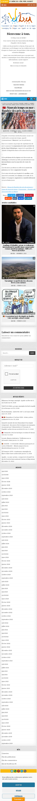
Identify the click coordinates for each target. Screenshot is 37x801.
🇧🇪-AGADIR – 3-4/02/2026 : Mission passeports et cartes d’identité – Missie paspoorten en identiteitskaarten (18, 446)
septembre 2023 (7, 578)
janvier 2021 (6, 688)
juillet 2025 (5, 502)
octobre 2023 (6, 574)
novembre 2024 (7, 530)
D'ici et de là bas (8, 103)
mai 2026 (5, 471)
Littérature (26, 214)
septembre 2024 (7, 537)
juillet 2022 (5, 626)
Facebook (20, 195)
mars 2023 (5, 599)
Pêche (32, 104)
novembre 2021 (7, 654)
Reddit (9, 198)
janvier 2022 (6, 647)
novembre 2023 (7, 571)
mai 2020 (5, 716)
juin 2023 (5, 588)
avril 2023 (5, 595)
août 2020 (5, 705)
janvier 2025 (6, 523)
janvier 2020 (6, 729)
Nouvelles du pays (25, 104)
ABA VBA (7, 131)
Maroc (14, 104)
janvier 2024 (6, 564)
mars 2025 (5, 516)
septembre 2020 (7, 702)
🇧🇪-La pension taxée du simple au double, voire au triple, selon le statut (18, 317)
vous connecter (15, 335)
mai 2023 (5, 592)
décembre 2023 (7, 568)
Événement (25, 212)
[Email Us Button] (12, 771)
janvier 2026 (6, 485)
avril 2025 (5, 512)
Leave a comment (28, 131)
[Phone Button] (15, 771)
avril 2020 (5, 719)
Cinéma (15, 210)
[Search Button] (34, 99)
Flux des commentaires (9, 760)
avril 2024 (5, 554)
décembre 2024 (7, 526)
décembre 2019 (7, 733)
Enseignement (14, 212)
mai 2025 (5, 509)
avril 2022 (5, 636)
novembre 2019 (7, 736)
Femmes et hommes (29, 103)
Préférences (18, 796)
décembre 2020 (7, 692)
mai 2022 (5, 633)
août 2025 (5, 499)
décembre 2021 (7, 650)
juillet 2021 (5, 667)
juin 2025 (5, 505)
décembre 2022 (7, 609)
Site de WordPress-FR (9, 764)
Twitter (12, 195)
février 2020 (6, 726)
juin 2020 (5, 712)
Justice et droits (12, 298)
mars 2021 (5, 681)
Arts (8, 210)
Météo (18, 104)
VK (15, 198)
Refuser (18, 790)
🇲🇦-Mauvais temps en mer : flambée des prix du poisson (18, 109)
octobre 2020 (6, 698)
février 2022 (6, 643)
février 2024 (6, 561)
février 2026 (6, 481)
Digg (22, 198)
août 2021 (5, 664)
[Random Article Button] (28, 99)
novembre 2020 (7, 695)
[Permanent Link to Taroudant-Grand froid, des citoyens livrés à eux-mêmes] (18, 268)
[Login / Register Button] (21, 771)
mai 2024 (5, 550)
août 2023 (5, 581)
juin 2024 (5, 547)
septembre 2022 (7, 619)
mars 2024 (5, 557)
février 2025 (6, 519)
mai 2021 (5, 674)
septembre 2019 (7, 743)
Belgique (7, 294)
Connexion (5, 753)
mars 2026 (5, 478)
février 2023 (6, 602)
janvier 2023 (6, 605)
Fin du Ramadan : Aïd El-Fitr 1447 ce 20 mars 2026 (18, 412)
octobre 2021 (6, 657)
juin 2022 (5, 630)
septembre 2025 (7, 495)
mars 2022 (5, 640)
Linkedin (29, 198)
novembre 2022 (7, 612)
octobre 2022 (6, 616)
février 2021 (6, 685)
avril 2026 (5, 474)
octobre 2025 (6, 492)
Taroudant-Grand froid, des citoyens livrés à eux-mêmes (19, 282)
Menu (5, 5)
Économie (21, 103)
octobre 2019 (6, 740)
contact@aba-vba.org (18, 81)
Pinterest (30, 195)
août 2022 (5, 623)
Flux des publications (9, 757)
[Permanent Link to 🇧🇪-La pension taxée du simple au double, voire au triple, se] (18, 302)
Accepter (19, 785)
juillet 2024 (5, 543)
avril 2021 (5, 678)
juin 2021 (5, 671)
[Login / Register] (31, 99)
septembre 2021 (7, 661)
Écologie (15, 103)
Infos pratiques (7, 104)
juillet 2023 (5, 585)
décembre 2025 (7, 488)
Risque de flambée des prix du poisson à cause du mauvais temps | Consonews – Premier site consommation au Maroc (18, 189)
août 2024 (5, 540)
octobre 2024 (6, 533)
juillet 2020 (5, 709)
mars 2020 (5, 723)
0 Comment (31, 242)
